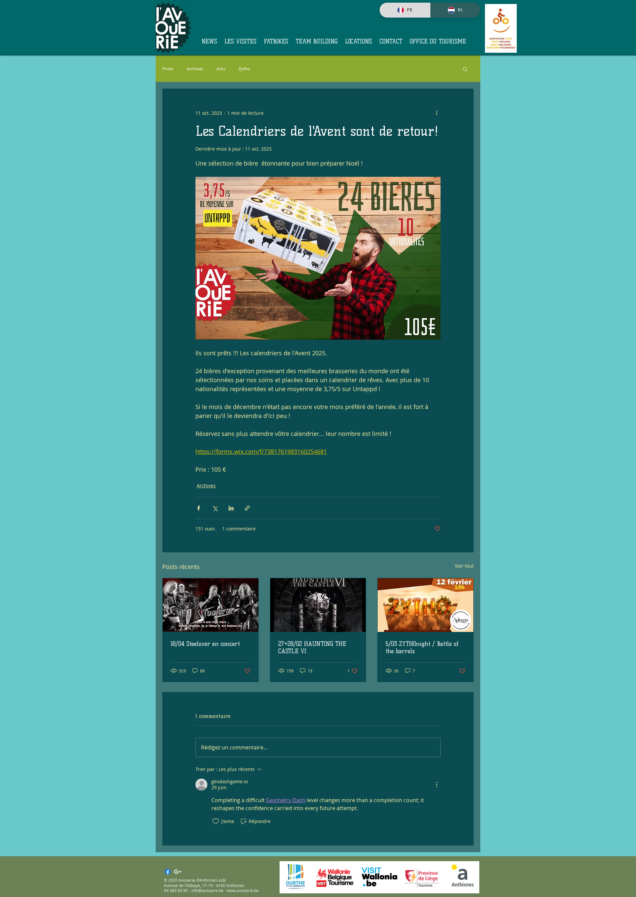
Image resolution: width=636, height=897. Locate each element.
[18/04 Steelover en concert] (210, 605)
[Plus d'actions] (437, 113)
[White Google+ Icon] (178, 871)
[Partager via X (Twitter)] (215, 508)
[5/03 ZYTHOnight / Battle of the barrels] (425, 605)
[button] (465, 68)
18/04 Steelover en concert (205, 644)
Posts (167, 69)
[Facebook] (168, 871)
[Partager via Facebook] (198, 508)
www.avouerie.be (243, 890)
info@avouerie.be (207, 890)
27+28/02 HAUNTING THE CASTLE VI (312, 647)
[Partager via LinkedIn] (231, 508)
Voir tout (464, 566)
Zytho (244, 69)
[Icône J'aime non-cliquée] (215, 821)
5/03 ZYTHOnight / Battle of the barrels (422, 647)
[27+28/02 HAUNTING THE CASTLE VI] (318, 605)
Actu (220, 69)
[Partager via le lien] (247, 508)
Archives (194, 69)
